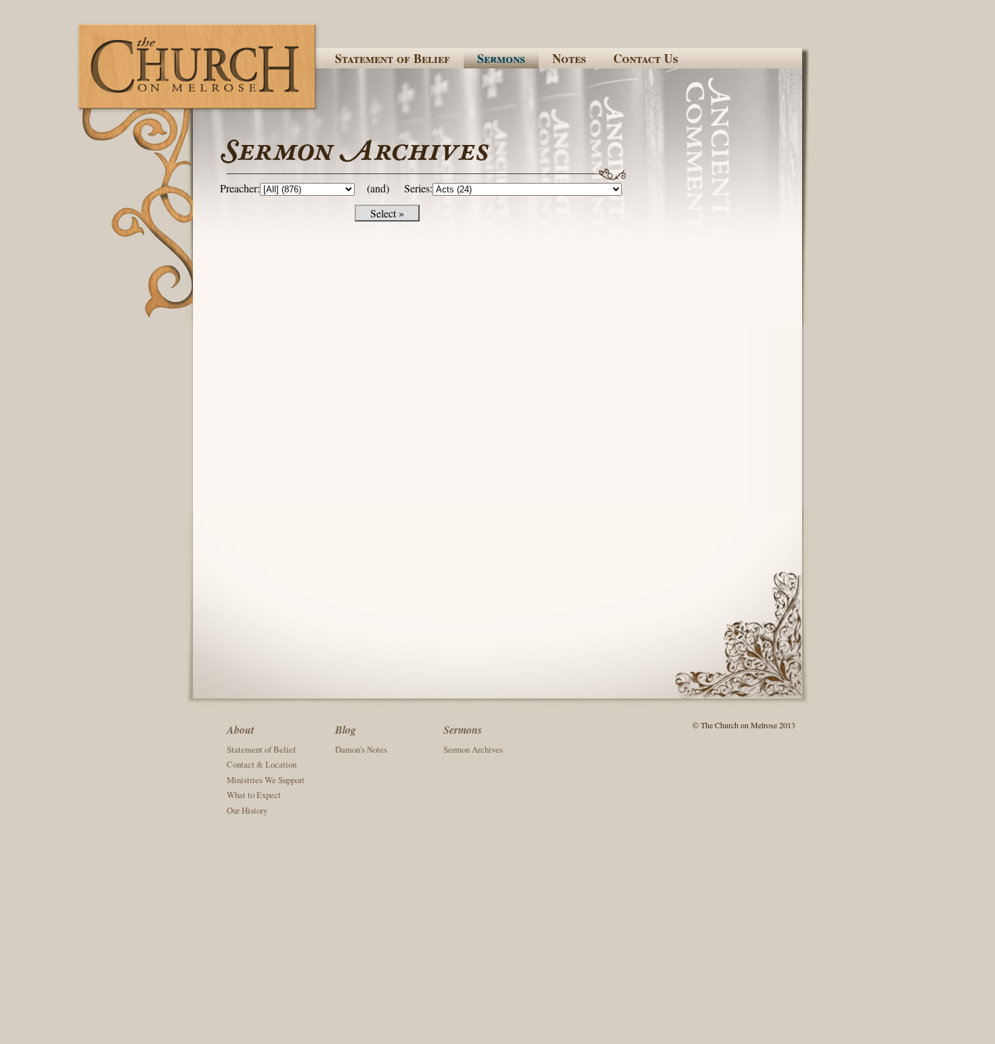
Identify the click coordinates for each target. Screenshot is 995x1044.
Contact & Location (261, 764)
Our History (247, 810)
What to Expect (254, 795)
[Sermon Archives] (509, 158)
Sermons (501, 58)
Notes (569, 58)
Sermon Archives (473, 749)
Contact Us (645, 58)
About (240, 729)
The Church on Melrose (198, 66)
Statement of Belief (392, 58)
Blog (345, 729)
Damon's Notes (361, 749)
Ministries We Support (266, 780)
